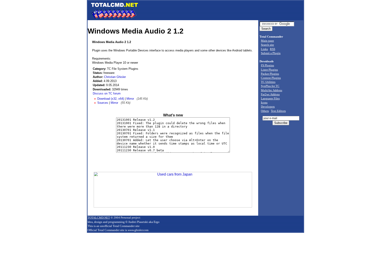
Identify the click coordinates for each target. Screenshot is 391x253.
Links (264, 49)
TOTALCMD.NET (99, 217)
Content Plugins (271, 78)
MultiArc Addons (271, 90)
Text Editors (278, 111)
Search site (267, 44)
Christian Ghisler (115, 77)
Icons (264, 102)
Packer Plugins (270, 73)
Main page (267, 40)
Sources (102, 102)
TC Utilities (268, 82)
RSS (272, 49)
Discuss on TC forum (107, 93)
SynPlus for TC (270, 86)
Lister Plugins (269, 69)
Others (265, 111)
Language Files (270, 98)
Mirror (130, 98)
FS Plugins (267, 65)
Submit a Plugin (271, 53)
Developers (268, 106)
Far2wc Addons (270, 94)
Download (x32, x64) (110, 98)
